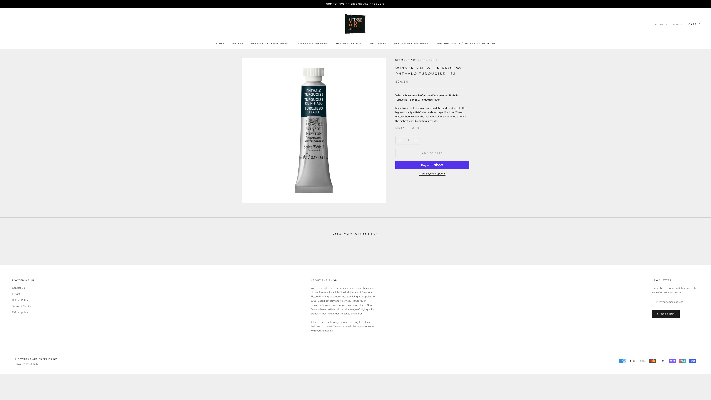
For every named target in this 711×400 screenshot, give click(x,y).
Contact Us (18, 288)
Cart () (695, 24)
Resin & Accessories (411, 43)
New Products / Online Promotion (465, 43)
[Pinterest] (418, 128)
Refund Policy (20, 300)
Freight (16, 294)
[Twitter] (413, 128)
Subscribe (665, 314)
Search (677, 24)
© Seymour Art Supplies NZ (36, 359)
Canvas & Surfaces (312, 43)
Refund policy (20, 312)
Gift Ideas (377, 43)
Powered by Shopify (26, 364)
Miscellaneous (348, 43)
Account (661, 24)
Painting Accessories (269, 43)
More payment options (432, 173)
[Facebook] (408, 128)
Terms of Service (21, 306)
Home (220, 43)
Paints (237, 43)
